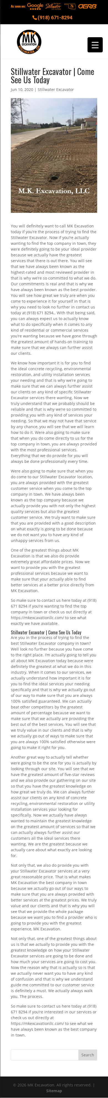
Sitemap (54, 1090)
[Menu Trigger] (95, 44)
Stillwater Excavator (56, 89)
